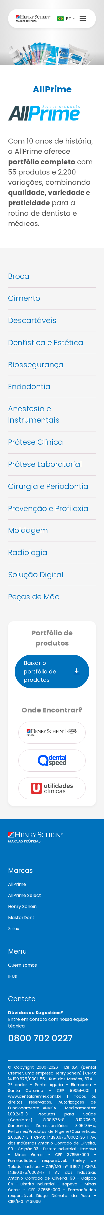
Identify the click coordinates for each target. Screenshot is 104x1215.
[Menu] (82, 18)
